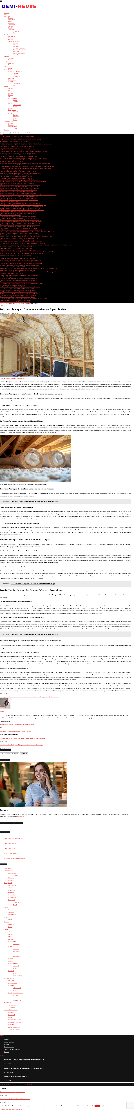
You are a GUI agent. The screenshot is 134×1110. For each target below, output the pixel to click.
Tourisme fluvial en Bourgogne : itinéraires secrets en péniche (17, 297)
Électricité (15, 46)
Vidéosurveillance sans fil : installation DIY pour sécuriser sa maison (19, 267)
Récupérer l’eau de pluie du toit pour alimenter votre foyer (16, 178)
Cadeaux (15, 118)
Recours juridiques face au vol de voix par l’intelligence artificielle (19, 200)
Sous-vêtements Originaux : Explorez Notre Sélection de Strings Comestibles (22, 253)
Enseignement (12, 110)
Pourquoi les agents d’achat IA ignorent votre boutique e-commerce (19, 196)
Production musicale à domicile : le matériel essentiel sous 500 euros (19, 218)
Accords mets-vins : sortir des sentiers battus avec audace (16, 282)
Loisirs (10, 113)
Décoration (11, 36)
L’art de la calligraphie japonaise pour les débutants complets (17, 277)
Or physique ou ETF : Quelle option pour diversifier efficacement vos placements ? (23, 298)
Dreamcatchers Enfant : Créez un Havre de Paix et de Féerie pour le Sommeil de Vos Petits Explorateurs (29, 272)
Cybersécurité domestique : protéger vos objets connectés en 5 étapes (19, 256)
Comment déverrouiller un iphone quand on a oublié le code (23, 1068)
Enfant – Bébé (17, 105)
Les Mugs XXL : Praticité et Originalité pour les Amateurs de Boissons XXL (21, 263)
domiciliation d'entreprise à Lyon (13, 838)
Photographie (16, 116)
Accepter (97, 1106)
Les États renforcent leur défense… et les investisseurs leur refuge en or (20, 287)
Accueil (6, 13)
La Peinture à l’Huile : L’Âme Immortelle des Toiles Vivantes (17, 288)
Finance (10, 18)
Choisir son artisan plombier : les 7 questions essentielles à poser (18, 292)
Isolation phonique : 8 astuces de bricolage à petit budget (16, 248)
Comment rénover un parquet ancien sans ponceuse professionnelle (19, 238)
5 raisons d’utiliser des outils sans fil (10, 215)
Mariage (15, 106)
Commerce (11, 21)
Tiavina (6, 313)
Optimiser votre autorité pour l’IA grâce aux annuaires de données (18, 198)
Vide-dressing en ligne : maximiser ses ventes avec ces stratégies (18, 211)
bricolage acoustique (6, 697)
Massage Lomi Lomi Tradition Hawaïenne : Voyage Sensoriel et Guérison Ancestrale (24, 138)
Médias (10, 123)
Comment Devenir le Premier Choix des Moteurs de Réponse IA (18, 183)
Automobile (16, 31)
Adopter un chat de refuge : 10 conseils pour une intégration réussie (19, 250)
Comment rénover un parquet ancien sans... (12, 1092)
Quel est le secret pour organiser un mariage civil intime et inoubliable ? (20, 139)
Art (9, 90)
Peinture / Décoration (19, 53)
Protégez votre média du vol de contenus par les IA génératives (17, 191)
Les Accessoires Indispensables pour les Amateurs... (15, 1099)
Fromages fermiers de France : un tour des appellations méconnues (18, 278)
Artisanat (11, 26)
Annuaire (6, 1044)
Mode (6, 66)
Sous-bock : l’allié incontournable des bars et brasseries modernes (18, 153)
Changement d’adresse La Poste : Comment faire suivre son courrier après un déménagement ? (26, 144)
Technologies (8, 70)
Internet (10, 81)
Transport (11, 29)
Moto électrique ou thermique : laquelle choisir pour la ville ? (17, 170)
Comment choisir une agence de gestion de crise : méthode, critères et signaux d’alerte (24, 160)
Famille (10, 103)
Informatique (12, 80)
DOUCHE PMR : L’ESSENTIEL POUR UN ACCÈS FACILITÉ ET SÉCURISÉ (22, 206)
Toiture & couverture (18, 54)
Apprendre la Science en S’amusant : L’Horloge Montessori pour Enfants (20, 235)
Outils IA (15, 73)
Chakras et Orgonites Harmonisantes (14, 858)
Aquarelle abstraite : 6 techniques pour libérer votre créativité (17, 280)
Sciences (10, 91)
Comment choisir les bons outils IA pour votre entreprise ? (16, 165)
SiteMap (29, 133)
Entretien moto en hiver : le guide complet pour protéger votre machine (20, 223)
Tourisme (11, 58)
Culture (10, 88)
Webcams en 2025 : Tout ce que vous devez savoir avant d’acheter (18, 262)
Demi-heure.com (4, 133)
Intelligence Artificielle (15, 71)
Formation (15, 111)
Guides (15, 75)
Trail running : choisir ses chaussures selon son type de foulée (17, 270)
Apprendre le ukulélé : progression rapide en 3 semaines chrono (18, 213)
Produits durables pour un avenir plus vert (12, 273)
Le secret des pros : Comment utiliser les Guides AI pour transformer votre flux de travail (25, 163)
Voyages (6, 56)
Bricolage (11, 38)
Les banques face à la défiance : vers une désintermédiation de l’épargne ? (21, 230)
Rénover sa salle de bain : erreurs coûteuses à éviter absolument (18, 295)
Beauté (10, 68)
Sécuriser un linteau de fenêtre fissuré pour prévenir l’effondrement (19, 180)
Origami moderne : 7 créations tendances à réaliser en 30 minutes (18, 228)
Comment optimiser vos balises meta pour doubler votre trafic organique (20, 220)
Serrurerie (15, 44)
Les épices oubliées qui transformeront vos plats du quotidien (17, 258)
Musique (10, 95)
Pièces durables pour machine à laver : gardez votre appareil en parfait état (21, 241)
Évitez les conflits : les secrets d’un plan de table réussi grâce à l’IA (19, 186)
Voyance (15, 120)
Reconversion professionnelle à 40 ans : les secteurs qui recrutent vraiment (21, 221)
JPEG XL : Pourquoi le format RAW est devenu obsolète (16, 176)
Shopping (15, 115)
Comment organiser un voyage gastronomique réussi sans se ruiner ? (19, 171)
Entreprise (7, 16)
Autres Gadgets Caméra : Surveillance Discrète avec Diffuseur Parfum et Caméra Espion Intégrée (27, 236)
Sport (9, 65)
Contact (6, 130)
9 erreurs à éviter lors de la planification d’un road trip (15, 148)
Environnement (12, 98)
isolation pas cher (29, 697)
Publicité (11, 125)
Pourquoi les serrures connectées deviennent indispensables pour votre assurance (23, 181)
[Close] (1, 1)
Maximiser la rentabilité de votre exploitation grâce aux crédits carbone (20, 188)
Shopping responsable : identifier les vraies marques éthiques (17, 290)
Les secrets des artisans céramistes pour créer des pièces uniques (18, 216)
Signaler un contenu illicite (12, 1049)
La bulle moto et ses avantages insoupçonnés (12, 285)
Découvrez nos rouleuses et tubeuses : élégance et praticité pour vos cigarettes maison (24, 240)
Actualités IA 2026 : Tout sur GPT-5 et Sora (12, 161)
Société (6, 86)
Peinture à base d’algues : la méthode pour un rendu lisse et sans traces (20, 185)
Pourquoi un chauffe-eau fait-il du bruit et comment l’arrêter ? (17, 136)
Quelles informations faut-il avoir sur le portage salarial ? (16, 300)
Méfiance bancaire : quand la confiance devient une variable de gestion (20, 208)
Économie (11, 93)
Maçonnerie (16, 51)
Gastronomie (12, 60)
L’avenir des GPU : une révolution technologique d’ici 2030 (17, 146)
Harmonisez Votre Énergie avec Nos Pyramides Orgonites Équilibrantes (20, 275)
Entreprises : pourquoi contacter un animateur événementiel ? (24, 1059)
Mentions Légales (9, 1047)
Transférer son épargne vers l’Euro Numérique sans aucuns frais (18, 193)
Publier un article (9, 1042)
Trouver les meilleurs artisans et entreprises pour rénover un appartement (20, 233)
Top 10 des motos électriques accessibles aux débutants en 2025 (18, 226)
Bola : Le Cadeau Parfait (11, 853)
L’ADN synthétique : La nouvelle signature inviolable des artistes (18, 190)
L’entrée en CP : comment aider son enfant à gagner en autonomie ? (19, 156)
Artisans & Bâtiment (14, 41)
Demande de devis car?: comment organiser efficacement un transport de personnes (23, 151)
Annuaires (15, 128)
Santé (5, 61)
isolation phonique (39, 697)
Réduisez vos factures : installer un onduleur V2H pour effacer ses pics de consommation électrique (28, 195)
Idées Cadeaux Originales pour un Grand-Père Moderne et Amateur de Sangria (22, 210)
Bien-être (11, 63)
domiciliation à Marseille (11, 848)
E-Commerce (16, 83)
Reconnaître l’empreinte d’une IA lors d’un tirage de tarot (16, 175)
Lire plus (102, 1106)
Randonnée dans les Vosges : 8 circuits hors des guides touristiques (19, 293)
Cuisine (10, 39)
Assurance (11, 23)
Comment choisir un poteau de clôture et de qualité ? (15, 302)
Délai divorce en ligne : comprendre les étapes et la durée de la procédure (20, 143)
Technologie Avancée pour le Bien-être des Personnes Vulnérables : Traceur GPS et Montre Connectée (28, 268)
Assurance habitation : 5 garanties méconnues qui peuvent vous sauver (20, 225)
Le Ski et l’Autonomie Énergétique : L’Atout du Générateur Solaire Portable (21, 283)
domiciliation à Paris (10, 843)
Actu (5, 14)
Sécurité (15, 100)
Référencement (12, 126)
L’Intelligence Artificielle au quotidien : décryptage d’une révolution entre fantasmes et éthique (27, 166)
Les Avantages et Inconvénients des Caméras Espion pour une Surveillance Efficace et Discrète (26, 251)
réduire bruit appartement (52, 697)
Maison (6, 34)
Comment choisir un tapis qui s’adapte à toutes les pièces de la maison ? (20, 203)
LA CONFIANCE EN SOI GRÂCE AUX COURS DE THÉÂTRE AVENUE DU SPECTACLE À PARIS (28, 231)
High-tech (11, 78)
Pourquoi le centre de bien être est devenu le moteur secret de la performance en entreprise (25, 168)
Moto (14, 33)
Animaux (15, 101)
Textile (10, 28)
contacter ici (20, 816)
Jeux (14, 85)
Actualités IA (16, 76)
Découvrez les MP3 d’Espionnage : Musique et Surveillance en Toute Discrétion (22, 243)
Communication (8, 121)
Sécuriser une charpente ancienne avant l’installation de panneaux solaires (21, 173)
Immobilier (11, 19)
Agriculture (11, 24)
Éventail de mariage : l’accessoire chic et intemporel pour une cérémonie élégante (23, 205)
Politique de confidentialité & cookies (11, 1109)
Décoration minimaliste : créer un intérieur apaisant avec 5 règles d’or (19, 265)
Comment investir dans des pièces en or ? (17, 1076)
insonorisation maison (18, 697)
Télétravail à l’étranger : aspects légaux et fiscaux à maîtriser (17, 246)
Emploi (10, 108)
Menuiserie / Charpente (19, 49)
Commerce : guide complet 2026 (9, 201)
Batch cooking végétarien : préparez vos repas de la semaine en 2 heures (20, 260)
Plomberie (15, 43)
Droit (9, 96)
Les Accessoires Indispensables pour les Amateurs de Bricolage (21, 745)
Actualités (7, 868)
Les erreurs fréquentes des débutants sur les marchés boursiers (17, 154)
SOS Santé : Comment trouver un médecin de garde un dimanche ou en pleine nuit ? (23, 158)
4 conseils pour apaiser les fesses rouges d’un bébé (14, 141)
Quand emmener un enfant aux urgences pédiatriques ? (15, 255)
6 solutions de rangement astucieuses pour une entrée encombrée (18, 149)
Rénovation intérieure (19, 48)
